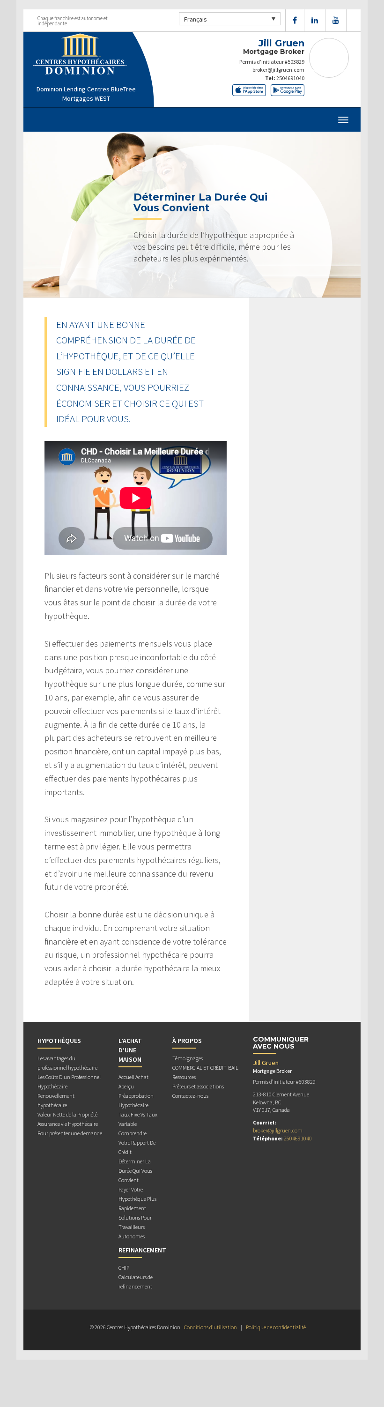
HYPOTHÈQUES (59, 1040)
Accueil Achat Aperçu (133, 1081)
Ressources (184, 1076)
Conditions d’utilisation (210, 1327)
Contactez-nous (190, 1095)
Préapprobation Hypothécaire (136, 1100)
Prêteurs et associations (198, 1086)
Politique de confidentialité (276, 1327)
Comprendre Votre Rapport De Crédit (136, 1142)
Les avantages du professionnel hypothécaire (67, 1063)
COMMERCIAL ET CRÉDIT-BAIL (205, 1067)
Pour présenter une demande (69, 1133)
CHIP (123, 1267)
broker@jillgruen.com (278, 69)
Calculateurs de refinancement (135, 1281)
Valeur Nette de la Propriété (67, 1114)
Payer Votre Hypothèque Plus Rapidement (137, 1199)
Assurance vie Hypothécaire (67, 1123)
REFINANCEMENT (142, 1250)
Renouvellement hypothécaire (55, 1100)
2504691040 (290, 78)
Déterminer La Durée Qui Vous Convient (135, 1171)
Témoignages (187, 1058)
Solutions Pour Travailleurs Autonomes (135, 1227)
